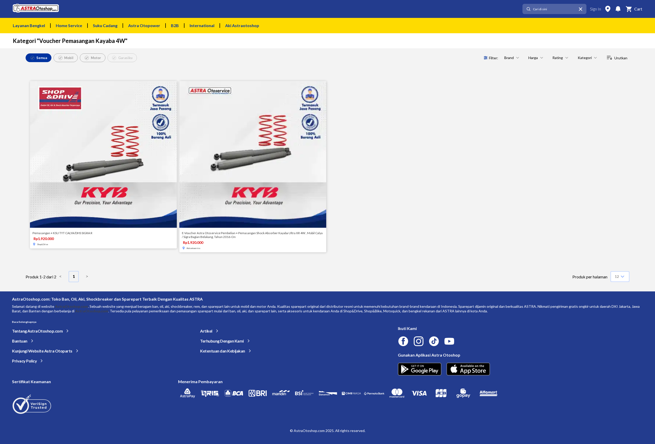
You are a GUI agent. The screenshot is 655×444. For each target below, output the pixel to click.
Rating (557, 57)
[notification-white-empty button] (618, 9)
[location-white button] (608, 9)
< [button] (60, 276)
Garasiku (125, 58)
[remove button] (580, 9)
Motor (96, 58)
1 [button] (74, 276)
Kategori (585, 57)
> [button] (87, 276)
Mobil (68, 58)
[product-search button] (528, 9)
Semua (41, 58)
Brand (509, 57)
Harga (533, 57)
